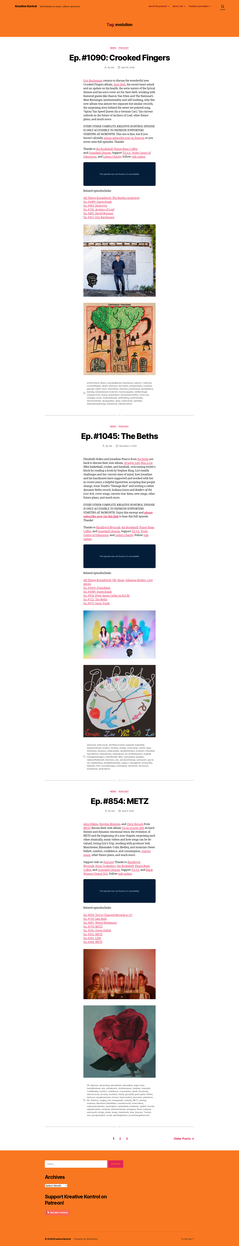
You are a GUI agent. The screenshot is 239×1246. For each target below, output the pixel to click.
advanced (91, 745)
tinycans (139, 1112)
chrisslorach (111, 1088)
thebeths (91, 766)
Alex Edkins (90, 824)
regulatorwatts (93, 1109)
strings (101, 1112)
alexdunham (116, 1085)
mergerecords (93, 395)
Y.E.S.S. (127, 153)
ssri (88, 763)
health (98, 389)
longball (147, 754)
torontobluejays (108, 766)
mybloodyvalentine (95, 1106)
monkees (91, 1103)
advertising (104, 1085)
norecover (144, 395)
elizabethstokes (127, 751)
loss (109, 1100)
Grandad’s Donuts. (100, 153)
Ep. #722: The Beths (95, 599)
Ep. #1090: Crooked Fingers (119, 57)
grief (137, 1094)
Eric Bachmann (93, 80)
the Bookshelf (104, 149)
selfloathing (123, 398)
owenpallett (123, 1106)
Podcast (124, 48)
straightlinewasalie (111, 763)
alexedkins (128, 1085)
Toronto (147, 1112)
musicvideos (137, 1103)
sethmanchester (118, 1109)
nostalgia (91, 398)
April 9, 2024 (128, 811)
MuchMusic (111, 1103)
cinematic (146, 1088)
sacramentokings (127, 760)
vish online (138, 156)
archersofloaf (93, 383)
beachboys (128, 383)
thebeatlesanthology (96, 404)
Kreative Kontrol (26, 6)
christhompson (125, 1088)
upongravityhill (98, 1115)
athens (103, 383)
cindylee (136, 1088)
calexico (138, 383)
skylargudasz (108, 401)
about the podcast (158, 6)
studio (108, 1112)
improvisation (126, 1097)
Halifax (149, 1094)
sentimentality (136, 398)
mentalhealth (112, 757)
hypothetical (92, 754)
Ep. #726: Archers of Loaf (98, 209)
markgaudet (117, 1100)
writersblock (104, 769)
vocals (109, 1115)
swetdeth (137, 401)
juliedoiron (148, 1097)
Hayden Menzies (109, 824)
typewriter (133, 766)
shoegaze (131, 1109)
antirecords (102, 745)
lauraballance (147, 389)
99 (88, 1085)
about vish (178, 6)
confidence (113, 1091)
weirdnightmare (120, 1115)
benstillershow (93, 1088)
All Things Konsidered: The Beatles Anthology (111, 198)
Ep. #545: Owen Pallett (97, 930)
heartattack (113, 389)
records (150, 1106)
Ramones (109, 760)
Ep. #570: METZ (92, 926)
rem (117, 760)
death (104, 386)
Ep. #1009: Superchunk (97, 202)
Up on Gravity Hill (133, 828)
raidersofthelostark (95, 760)
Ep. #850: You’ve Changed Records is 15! (107, 915)
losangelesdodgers (95, 757)
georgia (90, 389)
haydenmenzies (103, 1097)
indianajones (118, 754)
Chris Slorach (135, 824)
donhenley (91, 751)
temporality (147, 763)
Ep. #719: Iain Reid (95, 919)
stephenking (96, 763)
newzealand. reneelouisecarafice (123, 395)
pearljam (140, 757)
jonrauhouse (134, 389)
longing (103, 1100)
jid (126, 754)
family (121, 1094)
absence (94, 1085)
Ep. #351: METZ (92, 934)
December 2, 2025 (128, 446)
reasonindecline (110, 398)
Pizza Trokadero (105, 866)
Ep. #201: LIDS (92, 938)
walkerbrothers (125, 404)
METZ (87, 828)
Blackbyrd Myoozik (108, 527)
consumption (125, 1091)
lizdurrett (113, 392)
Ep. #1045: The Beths (119, 436)
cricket (142, 748)
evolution (147, 386)
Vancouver (143, 766)
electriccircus (93, 1094)
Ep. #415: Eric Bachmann (98, 217)
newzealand (129, 757)
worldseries (92, 769)
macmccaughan (126, 392)
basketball (139, 745)
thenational (112, 404)
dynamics (101, 751)
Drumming (143, 1091)
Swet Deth (120, 84)
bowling (114, 748)
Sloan (139, 1109)
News (113, 48)
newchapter (111, 1106)
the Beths (143, 459)
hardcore (91, 1097)
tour (88, 1115)
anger (136, 1085)
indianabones (105, 754)
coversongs (132, 748)
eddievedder (113, 751)
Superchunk (126, 401)
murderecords (124, 1103)
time (98, 766)
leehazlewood (101, 392)
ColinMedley (92, 1091)
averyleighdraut (114, 383)
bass (142, 1085)
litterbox (95, 1100)
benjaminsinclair (94, 748)
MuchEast (100, 1103)
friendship (149, 751)
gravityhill (129, 1094)
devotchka (123, 386)
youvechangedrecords (138, 1115)
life (88, 1100)
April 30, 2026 (128, 67)
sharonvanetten (94, 401)
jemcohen (137, 1097)
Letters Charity (112, 156)
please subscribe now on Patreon (124, 138)
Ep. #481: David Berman (98, 213)
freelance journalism (199, 6)
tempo (115, 1112)
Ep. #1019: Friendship (96, 588)
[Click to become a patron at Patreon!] (84, 1213)
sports (150, 760)
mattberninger (140, 392)
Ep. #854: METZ (119, 801)
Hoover (115, 1097)
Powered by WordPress (86, 1239)
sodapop (147, 1109)
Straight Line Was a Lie (138, 463)
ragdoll (143, 1106)
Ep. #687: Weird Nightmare (100, 922)
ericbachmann (135, 386)
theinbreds (124, 1112)
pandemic (134, 1106)
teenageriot (135, 763)
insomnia (124, 389)
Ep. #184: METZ (92, 942)
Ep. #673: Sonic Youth (96, 603)
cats (103, 1088)
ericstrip (104, 1094)
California (147, 383)
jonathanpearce (135, 754)
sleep (117, 401)
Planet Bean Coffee (125, 149)
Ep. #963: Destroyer (95, 205)
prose (99, 398)
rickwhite (105, 1109)
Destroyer (113, 386)
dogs (148, 748)
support (125, 763)
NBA (121, 757)
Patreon (108, 862)
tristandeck (122, 766)
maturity (128, 1100)
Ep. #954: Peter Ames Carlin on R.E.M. (106, 595)
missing (142, 1100)
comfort (103, 1091)
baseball (130, 745)
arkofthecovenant (117, 745)
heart (104, 389)
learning (90, 392)
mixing (104, 395)
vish (112, 67)
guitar (142, 1094)
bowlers (106, 748)
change (122, 748)
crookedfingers (94, 386)
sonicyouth (141, 760)
